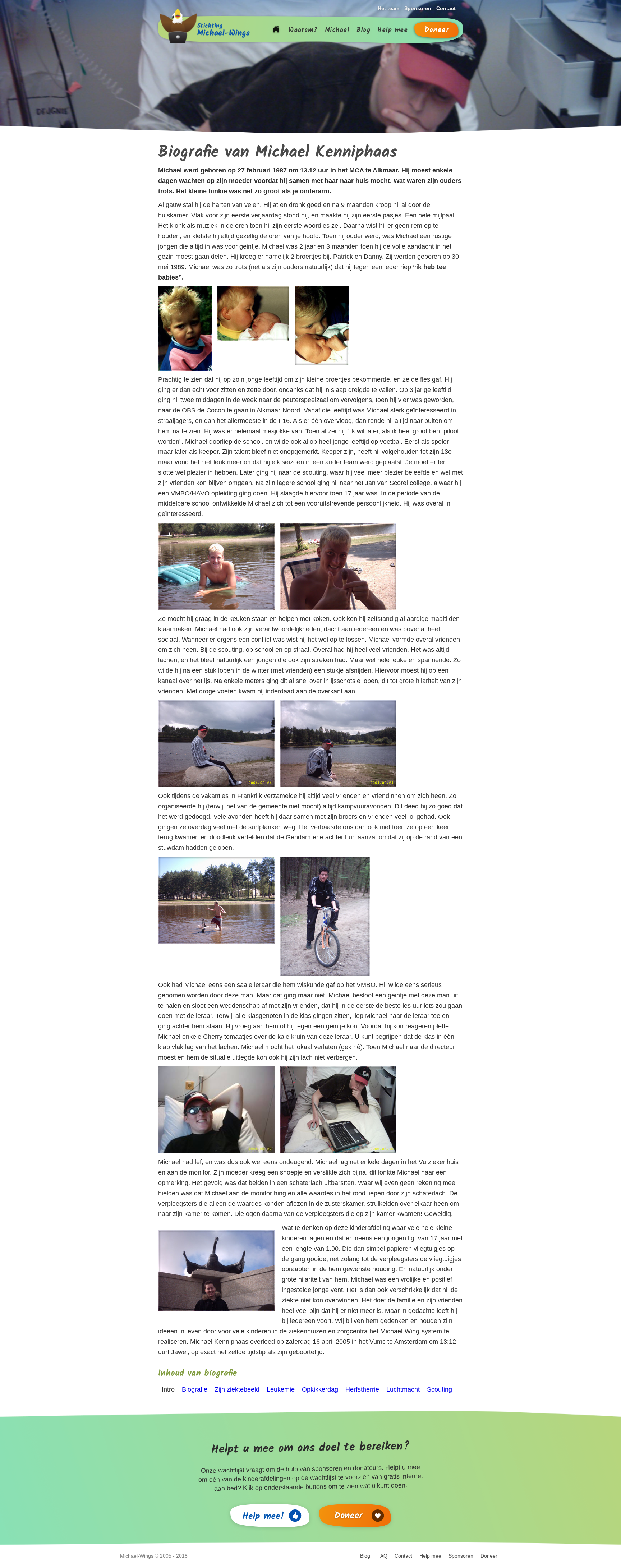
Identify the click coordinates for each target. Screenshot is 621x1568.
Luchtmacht (403, 1389)
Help (392, 30)
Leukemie (281, 1389)
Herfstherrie (362, 1389)
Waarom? (303, 30)
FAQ (382, 1556)
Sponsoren (417, 8)
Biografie (194, 1389)
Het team (388, 8)
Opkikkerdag (320, 1389)
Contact (446, 8)
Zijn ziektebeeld (237, 1389)
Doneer (436, 30)
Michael (337, 30)
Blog (363, 30)
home (276, 30)
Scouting (439, 1389)
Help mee (430, 1556)
